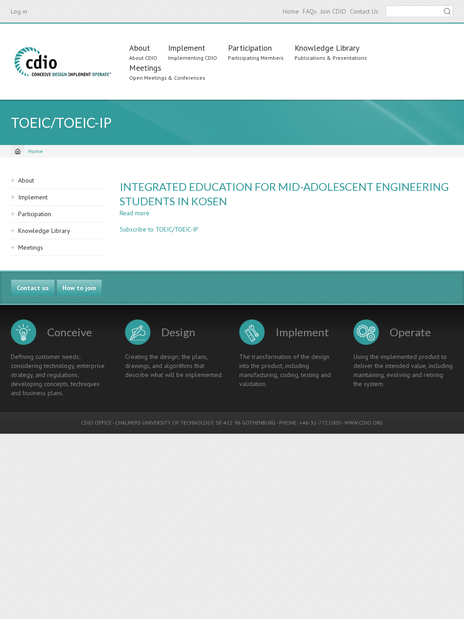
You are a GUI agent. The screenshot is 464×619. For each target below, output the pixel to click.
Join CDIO (333, 11)
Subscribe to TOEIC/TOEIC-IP (159, 229)
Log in (19, 11)
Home (291, 11)
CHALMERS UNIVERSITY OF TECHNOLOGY (164, 422)
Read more (135, 213)
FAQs (310, 11)
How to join (79, 288)
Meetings (145, 68)
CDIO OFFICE (96, 422)
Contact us (33, 288)
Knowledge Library (327, 48)
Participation (250, 48)
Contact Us (364, 11)
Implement (186, 48)
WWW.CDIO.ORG (363, 422)
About (139, 48)
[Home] (62, 61)
